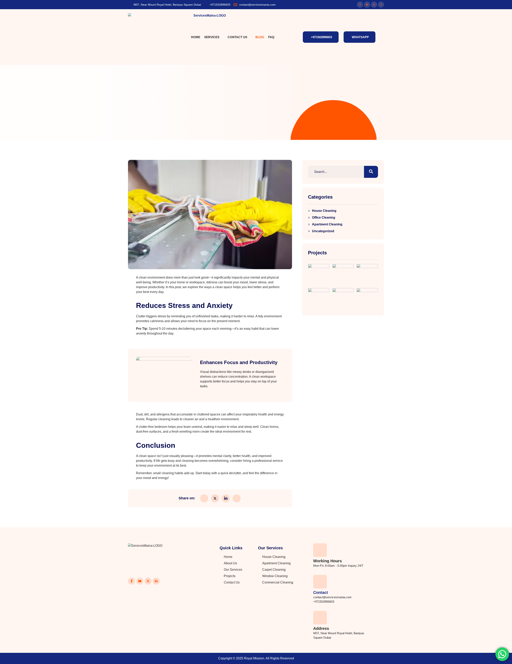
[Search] (371, 172)
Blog (259, 37)
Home (195, 37)
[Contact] (320, 581)
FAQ (271, 37)
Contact (320, 592)
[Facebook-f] (360, 5)
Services (211, 37)
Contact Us (237, 37)
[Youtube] (367, 5)
